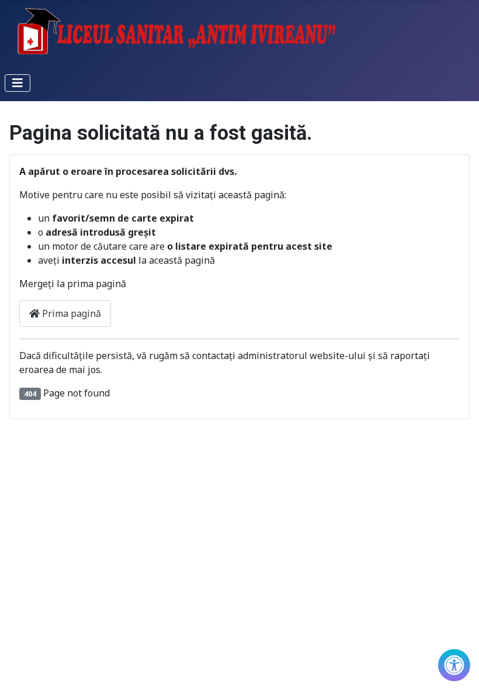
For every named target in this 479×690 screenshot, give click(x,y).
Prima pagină (70, 313)
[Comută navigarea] (17, 83)
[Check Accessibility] (454, 665)
